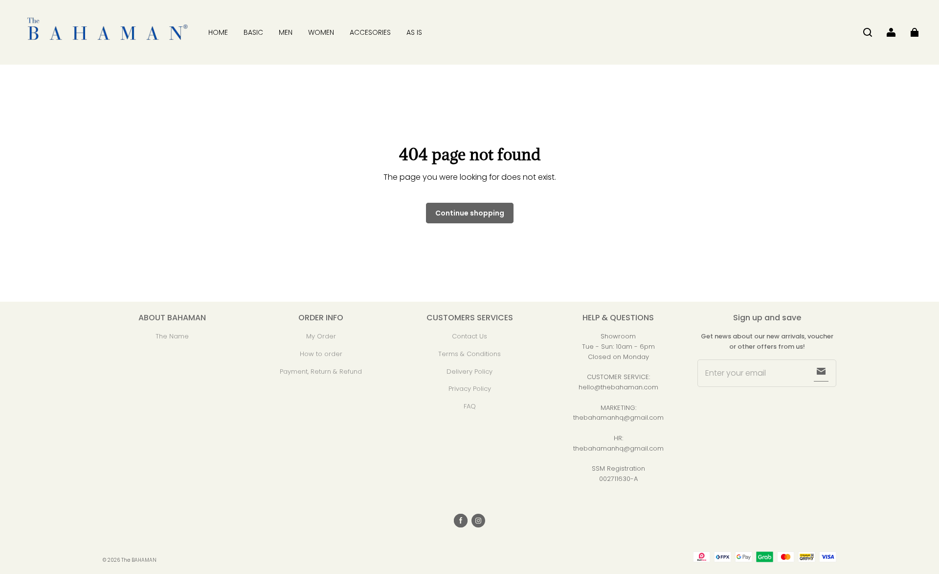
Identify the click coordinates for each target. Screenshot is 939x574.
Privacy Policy (469, 388)
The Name (172, 336)
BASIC (253, 32)
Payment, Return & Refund (321, 371)
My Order (321, 336)
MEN (285, 32)
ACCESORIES (370, 32)
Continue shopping (469, 213)
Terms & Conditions (469, 354)
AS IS (414, 32)
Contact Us (469, 336)
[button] (867, 32)
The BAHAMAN (138, 560)
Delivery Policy (469, 371)
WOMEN (321, 32)
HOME (218, 32)
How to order (321, 354)
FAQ (470, 406)
